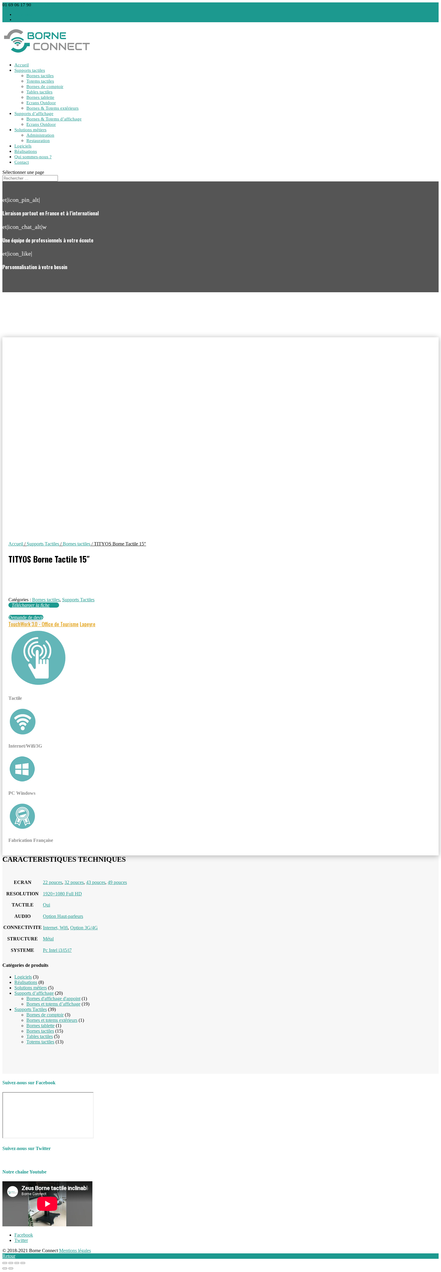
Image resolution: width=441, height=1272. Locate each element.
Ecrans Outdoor (41, 102)
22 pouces (52, 882)
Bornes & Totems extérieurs (52, 108)
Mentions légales (75, 1250)
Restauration (38, 140)
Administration (40, 135)
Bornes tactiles (40, 75)
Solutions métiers (30, 129)
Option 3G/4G (84, 927)
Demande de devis (26, 617)
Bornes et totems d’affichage (53, 1003)
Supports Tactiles (43, 543)
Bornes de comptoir (44, 86)
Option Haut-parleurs (63, 916)
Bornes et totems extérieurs (51, 1020)
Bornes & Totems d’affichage (54, 119)
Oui (46, 904)
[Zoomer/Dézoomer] (22, 1263)
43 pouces (95, 882)
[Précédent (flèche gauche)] (4, 1268)
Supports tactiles (29, 70)
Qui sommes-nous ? (33, 156)
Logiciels (23, 146)
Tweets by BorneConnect (26, 1160)
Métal (48, 938)
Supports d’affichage (33, 113)
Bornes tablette (40, 97)
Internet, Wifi (55, 927)
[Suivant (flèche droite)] (10, 1268)
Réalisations (25, 151)
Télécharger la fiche (31, 605)
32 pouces (74, 882)
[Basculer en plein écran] (16, 1263)
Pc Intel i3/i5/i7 (57, 950)
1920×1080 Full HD (62, 893)
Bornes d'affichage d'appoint (53, 998)
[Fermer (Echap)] (4, 1263)
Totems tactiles (40, 81)
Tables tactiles (39, 92)
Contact (21, 162)
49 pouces (117, 882)
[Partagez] (10, 1263)
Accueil (21, 64)
